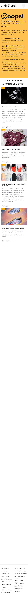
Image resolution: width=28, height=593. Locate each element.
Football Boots (5, 568)
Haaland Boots (5, 573)
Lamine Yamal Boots (6, 579)
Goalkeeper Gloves (20, 568)
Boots (3, 87)
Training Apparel (19, 583)
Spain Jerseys (18, 586)
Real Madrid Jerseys (20, 571)
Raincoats (17, 591)
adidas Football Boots (7, 581)
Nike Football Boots (6, 584)
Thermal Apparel (19, 580)
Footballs (3, 587)
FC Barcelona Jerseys (21, 573)
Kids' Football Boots (6, 589)
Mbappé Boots (5, 576)
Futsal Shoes (4, 571)
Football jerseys (19, 588)
